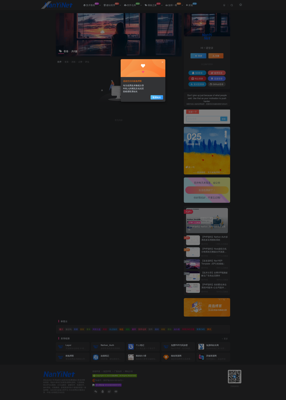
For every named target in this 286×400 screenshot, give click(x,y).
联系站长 (157, 97)
